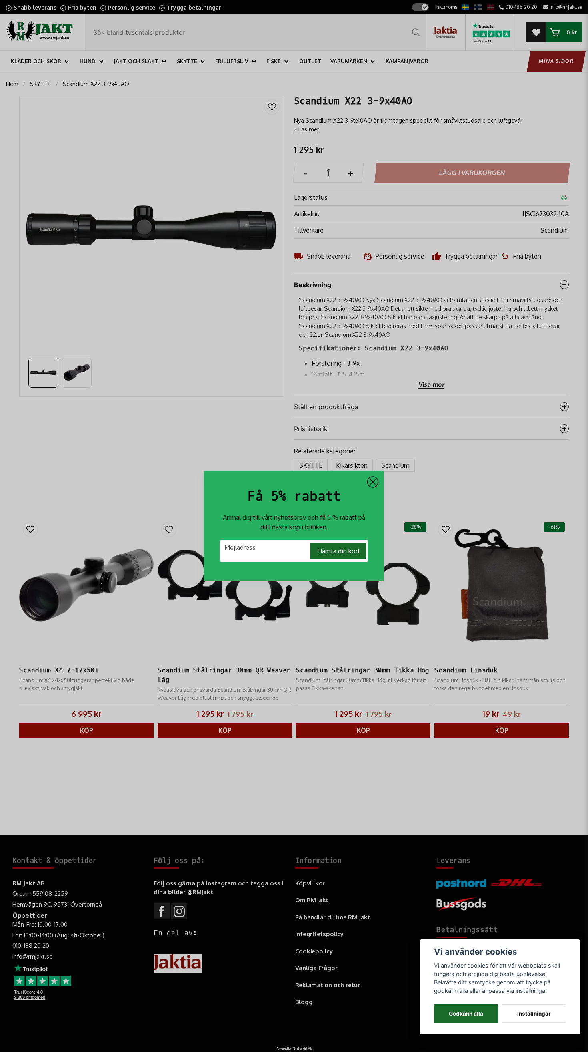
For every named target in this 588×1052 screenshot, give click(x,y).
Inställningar (534, 1013)
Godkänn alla (466, 1013)
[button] (373, 482)
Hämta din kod (338, 551)
